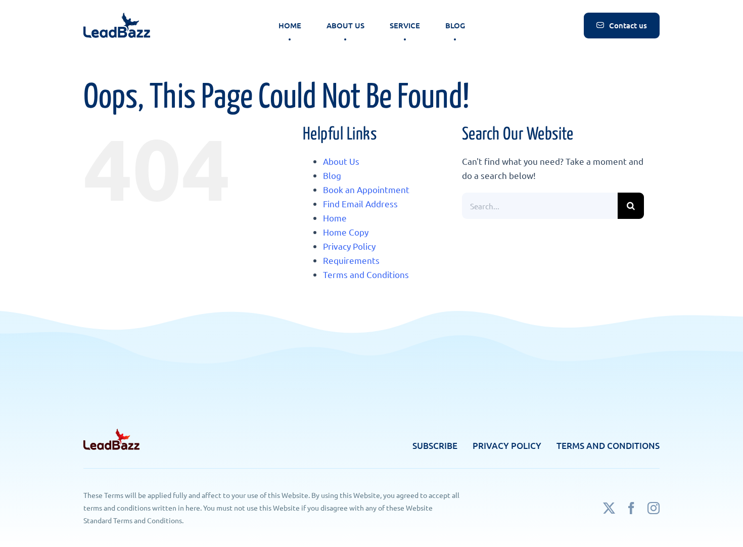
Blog (332, 175)
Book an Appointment (366, 189)
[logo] (117, 17)
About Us (341, 161)
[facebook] (631, 508)
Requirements (351, 260)
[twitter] (609, 508)
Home (335, 217)
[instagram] (653, 508)
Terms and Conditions (366, 274)
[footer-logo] (111, 433)
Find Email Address (360, 203)
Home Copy (345, 231)
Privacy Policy (349, 246)
